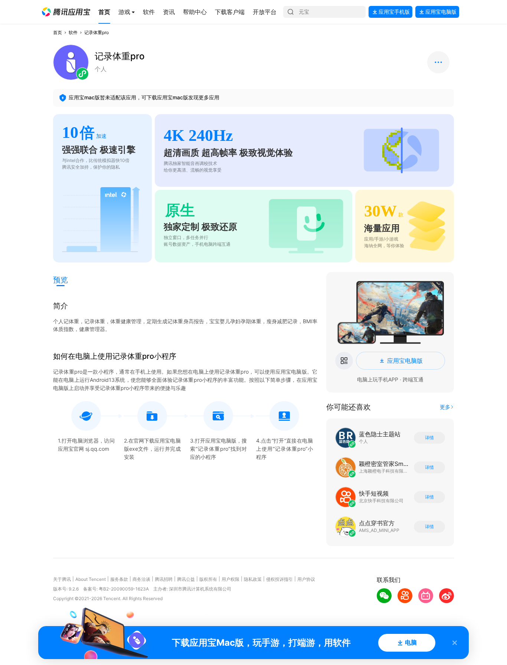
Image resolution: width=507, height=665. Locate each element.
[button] (66, 11)
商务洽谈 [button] (141, 579)
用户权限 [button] (230, 579)
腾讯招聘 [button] (164, 579)
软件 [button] (73, 32)
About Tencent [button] (90, 579)
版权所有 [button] (208, 579)
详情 (429, 437)
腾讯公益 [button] (186, 579)
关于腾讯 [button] (62, 579)
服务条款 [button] (119, 579)
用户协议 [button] (306, 579)
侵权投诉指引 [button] (279, 579)
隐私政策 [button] (253, 579)
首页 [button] (57, 32)
